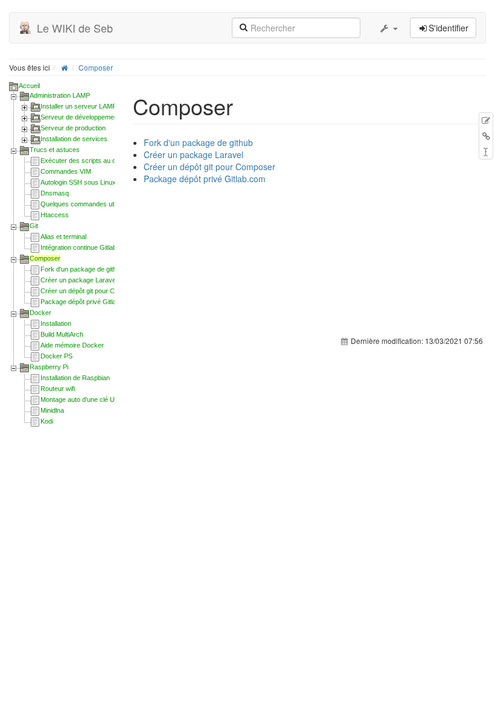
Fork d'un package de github (82, 269)
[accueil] (64, 67)
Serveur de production (73, 128)
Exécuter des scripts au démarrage (92, 160)
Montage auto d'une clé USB (81, 399)
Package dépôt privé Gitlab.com (87, 301)
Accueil (29, 85)
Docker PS (56, 356)
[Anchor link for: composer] (244, 105)
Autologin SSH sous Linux (78, 182)
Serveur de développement (80, 117)
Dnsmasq (54, 193)
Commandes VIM (65, 171)
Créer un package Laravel (78, 280)
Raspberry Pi (49, 366)
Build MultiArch (61, 334)
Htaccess (54, 214)
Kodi (46, 421)
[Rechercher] (243, 26)
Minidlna (52, 410)
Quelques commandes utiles (82, 204)
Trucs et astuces (55, 149)
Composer (95, 67)
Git (34, 225)
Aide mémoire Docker (72, 345)
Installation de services (73, 138)
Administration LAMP (60, 95)
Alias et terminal (63, 236)
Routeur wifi (57, 388)
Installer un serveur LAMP (78, 106)
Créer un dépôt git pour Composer (90, 290)
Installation (55, 323)
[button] (388, 28)
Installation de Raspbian (75, 377)
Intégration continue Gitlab (78, 247)
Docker (40, 312)
